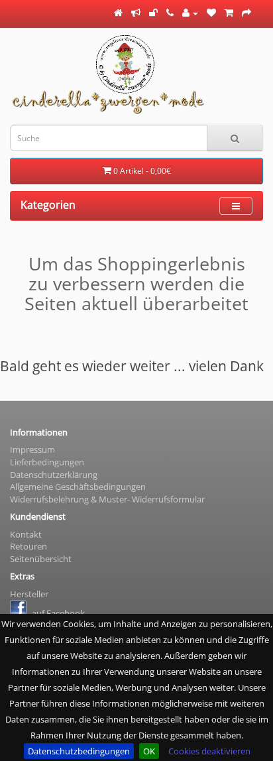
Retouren (28, 546)
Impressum (32, 449)
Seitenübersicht (41, 559)
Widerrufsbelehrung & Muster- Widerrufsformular (107, 499)
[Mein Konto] (190, 13)
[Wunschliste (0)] (211, 13)
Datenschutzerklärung (53, 475)
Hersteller (29, 594)
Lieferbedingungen (47, 462)
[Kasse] (246, 13)
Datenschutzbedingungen (79, 751)
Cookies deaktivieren (209, 751)
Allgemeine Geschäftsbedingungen (78, 487)
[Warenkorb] (229, 13)
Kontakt (26, 534)
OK (149, 751)
